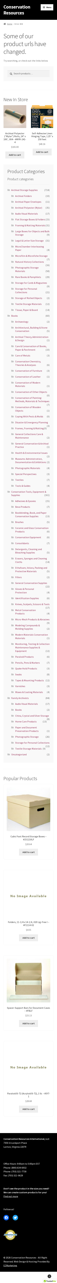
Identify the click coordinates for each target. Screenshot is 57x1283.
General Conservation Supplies (31, 583)
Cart (44, 1275)
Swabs (18, 674)
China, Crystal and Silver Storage (32, 715)
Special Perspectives (25, 474)
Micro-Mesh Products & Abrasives (32, 619)
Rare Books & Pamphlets (28, 277)
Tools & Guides (22, 485)
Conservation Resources (16, 10)
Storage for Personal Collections (32, 742)
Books (14, 315)
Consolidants (22, 543)
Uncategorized (19, 754)
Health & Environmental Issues (31, 452)
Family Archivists (20, 698)
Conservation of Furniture (28, 370)
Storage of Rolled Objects (28, 298)
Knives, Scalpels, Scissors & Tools (32, 604)
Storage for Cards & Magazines (31, 282)
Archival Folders (23, 195)
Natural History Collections (29, 261)
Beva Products (22, 506)
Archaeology (21, 321)
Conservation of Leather (28, 376)
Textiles (19, 479)
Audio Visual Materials (26, 213)
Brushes (19, 522)
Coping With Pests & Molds (29, 416)
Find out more (10, 1196)
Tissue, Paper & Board (26, 309)
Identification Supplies (27, 598)
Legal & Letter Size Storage (29, 240)
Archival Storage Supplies (24, 190)
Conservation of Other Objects (31, 391)
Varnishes (20, 686)
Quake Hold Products (26, 668)
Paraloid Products (24, 656)
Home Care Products (26, 721)
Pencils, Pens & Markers (27, 662)
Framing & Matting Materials (30, 225)
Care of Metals (22, 355)
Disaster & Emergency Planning (31, 422)
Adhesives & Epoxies (25, 501)
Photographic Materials (27, 468)
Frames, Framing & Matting (29, 428)
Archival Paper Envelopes (28, 201)
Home (9, 24)
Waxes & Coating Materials (29, 692)
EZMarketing (10, 1265)
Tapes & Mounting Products (29, 680)
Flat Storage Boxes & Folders (30, 219)
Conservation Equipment (28, 537)
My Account (9, 1278)
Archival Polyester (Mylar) (28, 207)
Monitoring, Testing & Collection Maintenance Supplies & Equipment (32, 647)
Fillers (18, 577)
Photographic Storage (27, 736)
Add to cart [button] (15, 154)
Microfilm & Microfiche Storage (31, 255)
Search (28, 1278)
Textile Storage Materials (28, 304)
